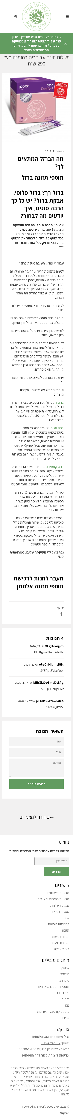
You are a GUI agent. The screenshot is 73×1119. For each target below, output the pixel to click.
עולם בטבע (53, 1106)
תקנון (65, 930)
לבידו (65, 1018)
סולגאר (64, 974)
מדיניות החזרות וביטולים (53, 899)
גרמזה (65, 999)
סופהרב (64, 980)
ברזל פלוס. (57, 428)
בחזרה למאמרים (34, 817)
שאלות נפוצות (60, 911)
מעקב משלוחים (59, 905)
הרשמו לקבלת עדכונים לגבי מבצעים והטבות (39, 851)
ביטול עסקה (61, 949)
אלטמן (65, 968)
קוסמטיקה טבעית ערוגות (53, 1011)
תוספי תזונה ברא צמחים (53, 987)
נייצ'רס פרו (62, 993)
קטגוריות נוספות (58, 924)
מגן (67, 1005)
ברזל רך (59, 402)
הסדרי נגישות (60, 937)
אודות (65, 918)
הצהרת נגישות (60, 943)
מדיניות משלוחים (58, 893)
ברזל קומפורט (55, 467)
